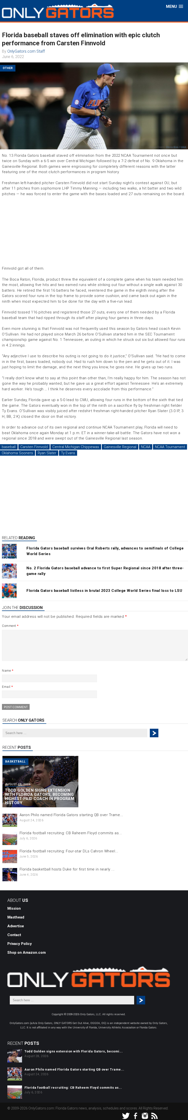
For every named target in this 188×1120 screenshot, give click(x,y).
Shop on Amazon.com (26, 952)
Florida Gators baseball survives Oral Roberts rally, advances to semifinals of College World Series (105, 551)
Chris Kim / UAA (176, 147)
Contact (14, 935)
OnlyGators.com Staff (26, 51)
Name (7, 670)
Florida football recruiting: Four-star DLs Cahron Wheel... (69, 851)
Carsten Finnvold (34, 447)
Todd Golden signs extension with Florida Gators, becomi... (73, 1051)
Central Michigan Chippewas (75, 447)
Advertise (15, 926)
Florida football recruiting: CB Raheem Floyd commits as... (71, 833)
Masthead (15, 917)
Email (7, 687)
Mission (14, 908)
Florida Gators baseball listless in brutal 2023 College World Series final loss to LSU (104, 590)
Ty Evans (68, 453)
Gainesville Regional (120, 447)
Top (176, 1108)
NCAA (145, 447)
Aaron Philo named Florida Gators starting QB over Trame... (71, 815)
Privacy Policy (19, 943)
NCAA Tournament (170, 447)
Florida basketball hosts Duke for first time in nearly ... (67, 869)
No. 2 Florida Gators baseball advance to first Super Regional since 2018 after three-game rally (105, 571)
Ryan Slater (47, 453)
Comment (10, 626)
